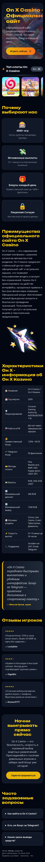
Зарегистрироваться (23, 775)
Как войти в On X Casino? (22, 813)
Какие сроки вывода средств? (18, 839)
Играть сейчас (18, 51)
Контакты (24, 856)
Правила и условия (10, 856)
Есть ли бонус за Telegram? (23, 825)
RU (32, 856)
